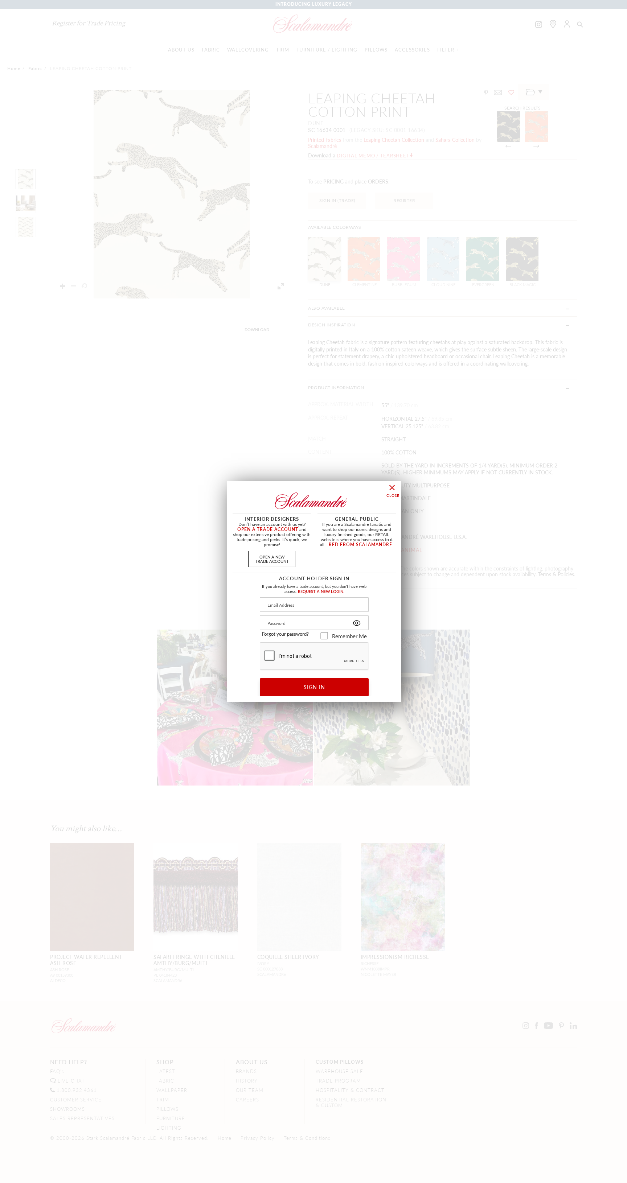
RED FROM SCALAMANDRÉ (360, 544)
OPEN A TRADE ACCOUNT (267, 529)
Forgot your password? (285, 634)
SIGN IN (314, 687)
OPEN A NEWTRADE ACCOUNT (272, 559)
